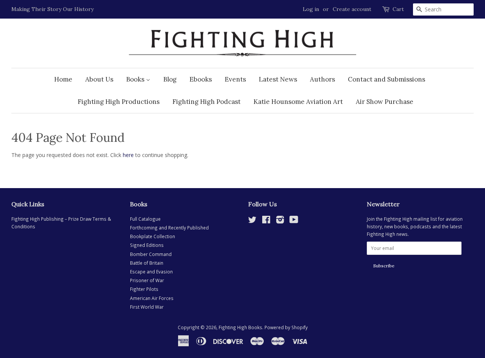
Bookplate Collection (152, 236)
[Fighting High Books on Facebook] (266, 221)
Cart (398, 9)
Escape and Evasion (151, 271)
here (128, 155)
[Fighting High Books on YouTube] (293, 221)
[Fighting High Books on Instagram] (280, 221)
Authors (322, 79)
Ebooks (200, 79)
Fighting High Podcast (206, 101)
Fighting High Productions (119, 101)
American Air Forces (152, 298)
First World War (147, 307)
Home (63, 79)
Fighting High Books (240, 327)
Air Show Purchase (384, 101)
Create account (352, 9)
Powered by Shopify (286, 327)
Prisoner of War (147, 280)
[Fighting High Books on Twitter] (252, 221)
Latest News (278, 79)
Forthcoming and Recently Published (169, 228)
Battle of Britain (146, 263)
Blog (170, 79)
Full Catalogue (145, 219)
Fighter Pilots (144, 289)
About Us (99, 79)
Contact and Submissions (386, 79)
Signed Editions (147, 245)
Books (136, 79)
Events (235, 79)
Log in (311, 9)
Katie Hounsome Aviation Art (298, 101)
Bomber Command (151, 254)
